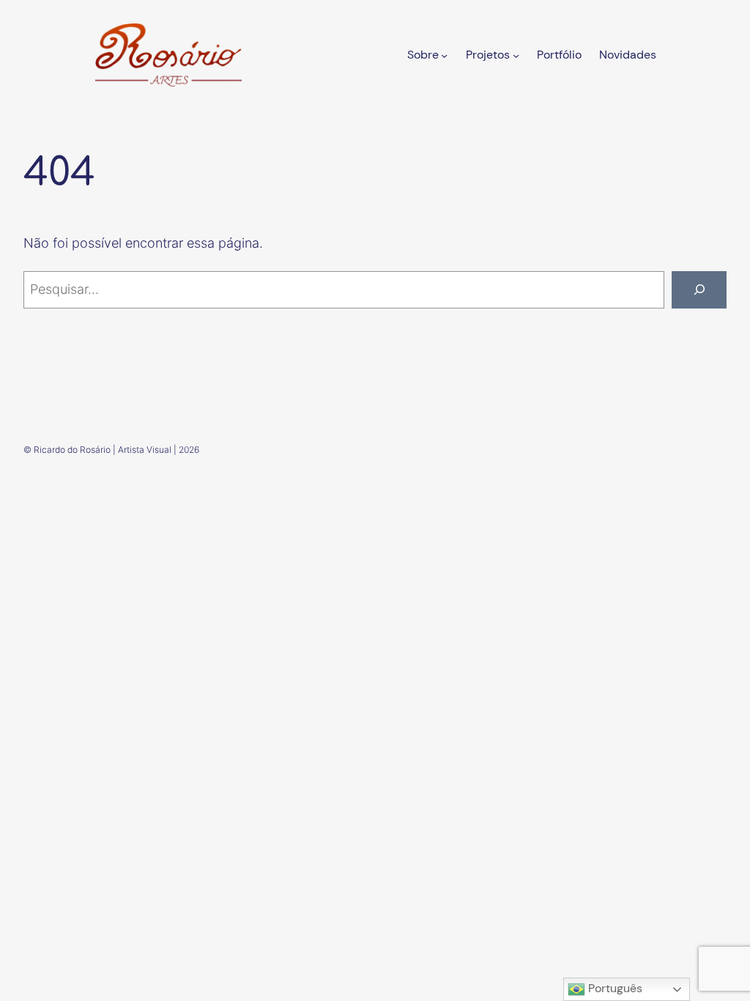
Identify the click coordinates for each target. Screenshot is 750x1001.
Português (613, 988)
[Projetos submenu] (516, 54)
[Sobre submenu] (444, 54)
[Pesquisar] (699, 290)
